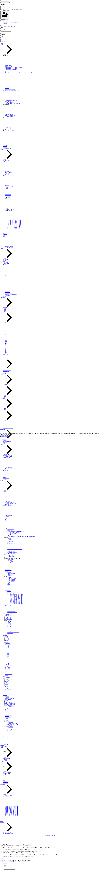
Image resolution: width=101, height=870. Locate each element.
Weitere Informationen (4, 436)
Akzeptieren (2, 435)
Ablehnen (6, 435)
